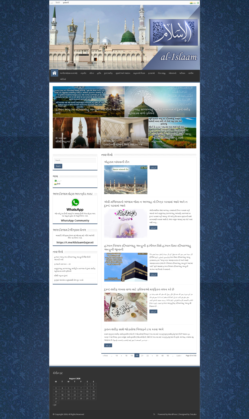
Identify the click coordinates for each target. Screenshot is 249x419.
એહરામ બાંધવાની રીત (116, 162)
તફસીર (83, 73)
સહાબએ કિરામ (139, 73)
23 (94, 395)
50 (168, 356)
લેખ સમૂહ (162, 73)
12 (68, 391)
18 (126, 356)
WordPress (172, 414)
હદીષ (99, 73)
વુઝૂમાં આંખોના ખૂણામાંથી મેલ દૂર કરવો (68, 280)
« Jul (54, 405)
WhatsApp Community (75, 220)
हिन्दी (58, 3)
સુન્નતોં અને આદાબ (123, 73)
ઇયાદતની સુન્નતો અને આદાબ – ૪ (123, 144)
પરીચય (182, 73)
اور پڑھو (153, 167)
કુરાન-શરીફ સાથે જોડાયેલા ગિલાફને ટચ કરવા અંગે (134, 329)
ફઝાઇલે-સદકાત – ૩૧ (62, 264)
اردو (52, 3)
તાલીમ (190, 73)
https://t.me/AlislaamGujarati (75, 242)
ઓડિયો (63, 79)
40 (162, 356)
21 (142, 356)
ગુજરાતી (66, 3)
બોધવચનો (172, 73)
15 (87, 391)
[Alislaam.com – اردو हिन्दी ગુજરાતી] (124, 37)
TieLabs (193, 414)
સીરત (91, 73)
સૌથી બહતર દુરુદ (66, 141)
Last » (179, 356)
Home (54, 73)
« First (105, 356)
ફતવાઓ (151, 73)
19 (132, 356)
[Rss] (154, 414)
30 (157, 356)
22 (148, 356)
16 (94, 391)
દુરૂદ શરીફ (108, 73)
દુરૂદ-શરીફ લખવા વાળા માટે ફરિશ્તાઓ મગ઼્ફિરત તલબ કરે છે (139, 289)
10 (117, 356)
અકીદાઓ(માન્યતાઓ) (68, 73)
